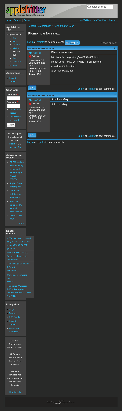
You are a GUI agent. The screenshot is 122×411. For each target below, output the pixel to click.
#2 (115, 95)
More (21, 223)
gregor (10, 281)
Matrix (15, 41)
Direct (12, 144)
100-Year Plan (100, 20)
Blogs (11, 309)
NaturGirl (35, 53)
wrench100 (12, 259)
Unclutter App (15, 147)
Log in (30, 42)
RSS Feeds (14, 317)
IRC (14, 38)
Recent (27, 20)
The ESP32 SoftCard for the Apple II (15, 194)
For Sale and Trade (64, 26)
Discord (16, 44)
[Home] (26, 15)
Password (12, 102)
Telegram (16, 61)
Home (8, 20)
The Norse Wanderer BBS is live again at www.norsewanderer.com (19, 289)
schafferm (12, 270)
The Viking (12, 296)
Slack (15, 58)
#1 (115, 48)
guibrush (11, 248)
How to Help (15, 392)
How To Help (85, 20)
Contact (112, 20)
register (41, 42)
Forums (17, 20)
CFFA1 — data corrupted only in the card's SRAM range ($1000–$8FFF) (19, 241)
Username (12, 94)
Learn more (12, 65)
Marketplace (44, 26)
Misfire (15, 48)
